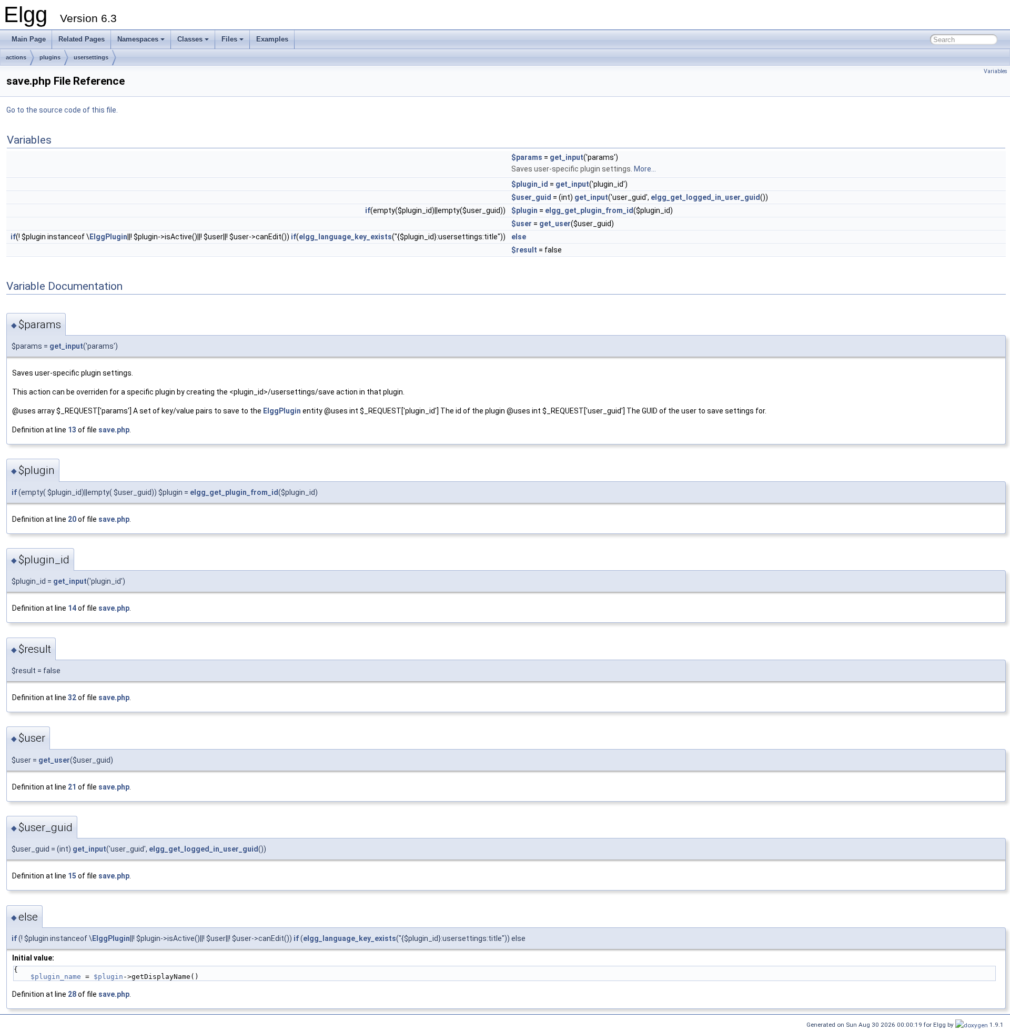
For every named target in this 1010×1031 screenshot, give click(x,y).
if (367, 210)
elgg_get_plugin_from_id (589, 210)
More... (645, 169)
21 (72, 787)
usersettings (91, 57)
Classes (190, 39)
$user (521, 223)
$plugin (524, 210)
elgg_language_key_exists (345, 237)
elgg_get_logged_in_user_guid (705, 197)
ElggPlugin (108, 237)
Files (229, 39)
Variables (995, 71)
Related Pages (81, 39)
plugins (49, 57)
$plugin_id (529, 184)
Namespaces (137, 39)
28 (72, 994)
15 (72, 876)
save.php (113, 430)
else (518, 237)
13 (72, 430)
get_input (566, 157)
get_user (555, 223)
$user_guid (531, 197)
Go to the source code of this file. (62, 110)
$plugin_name (56, 977)
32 (72, 697)
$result (524, 250)
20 (72, 519)
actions (16, 57)
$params (526, 157)
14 (72, 608)
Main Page (29, 39)
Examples (272, 39)
